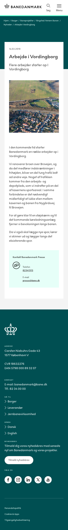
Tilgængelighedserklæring (17, 520)
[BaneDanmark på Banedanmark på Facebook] (8, 482)
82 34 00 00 (18, 388)
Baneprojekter (27, 21)
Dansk (12, 427)
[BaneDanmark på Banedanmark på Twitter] (38, 482)
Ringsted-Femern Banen (47, 21)
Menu (59, 10)
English (12, 433)
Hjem (6, 21)
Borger (14, 21)
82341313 (28, 270)
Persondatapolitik (13, 508)
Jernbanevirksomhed (22, 414)
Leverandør (15, 407)
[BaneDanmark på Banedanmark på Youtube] (48, 482)
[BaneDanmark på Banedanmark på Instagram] (18, 482)
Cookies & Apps (12, 514)
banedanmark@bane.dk (30, 384)
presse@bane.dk (31, 280)
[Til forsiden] (23, 7)
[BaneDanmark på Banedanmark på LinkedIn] (28, 482)
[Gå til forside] (34, 333)
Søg (48, 10)
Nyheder (8, 24)
